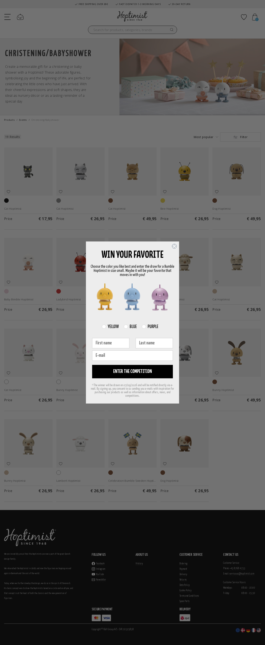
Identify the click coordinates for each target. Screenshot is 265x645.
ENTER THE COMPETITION (132, 371)
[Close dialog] (174, 246)
